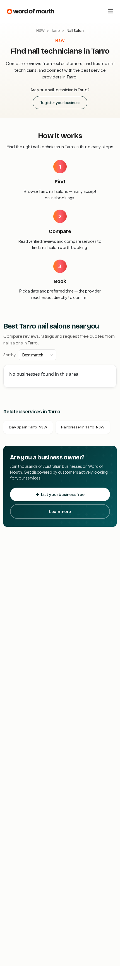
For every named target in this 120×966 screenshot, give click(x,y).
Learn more (60, 511)
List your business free (63, 494)
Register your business (60, 102)
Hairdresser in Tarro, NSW (82, 427)
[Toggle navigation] (110, 11)
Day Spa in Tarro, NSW (28, 427)
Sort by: (9, 355)
